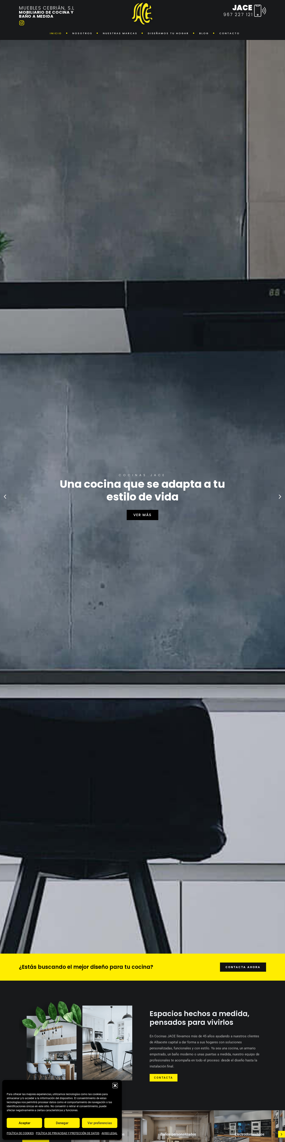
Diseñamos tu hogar (168, 33)
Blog (204, 33)
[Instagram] (21, 23)
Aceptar (24, 1123)
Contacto (229, 33)
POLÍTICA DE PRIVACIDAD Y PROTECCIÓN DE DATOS (67, 1133)
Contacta (163, 1077)
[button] (115, 1085)
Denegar (62, 1123)
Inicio (56, 33)
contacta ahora (243, 967)
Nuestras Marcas (120, 33)
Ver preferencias (100, 1123)
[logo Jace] (142, 13)
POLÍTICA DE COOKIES (20, 1133)
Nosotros (82, 33)
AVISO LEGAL (109, 1133)
